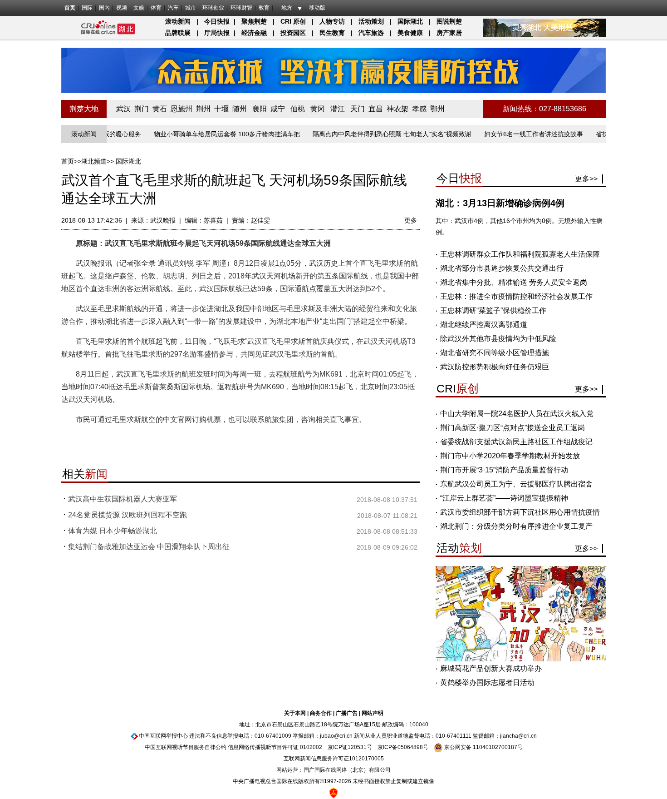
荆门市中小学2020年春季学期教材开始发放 (510, 456)
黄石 (159, 109)
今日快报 (217, 21)
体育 (156, 8)
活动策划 (371, 21)
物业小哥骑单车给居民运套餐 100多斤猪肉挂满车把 (212, 134)
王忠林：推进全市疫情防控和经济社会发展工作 (516, 296)
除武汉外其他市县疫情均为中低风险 (498, 338)
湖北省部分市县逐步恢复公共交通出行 (502, 268)
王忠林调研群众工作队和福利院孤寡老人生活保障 (520, 254)
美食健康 (410, 32)
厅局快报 (217, 32)
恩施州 (181, 109)
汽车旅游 (371, 32)
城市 (190, 8)
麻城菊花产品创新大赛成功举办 (491, 668)
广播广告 (347, 713)
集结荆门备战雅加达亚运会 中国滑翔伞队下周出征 (149, 547)
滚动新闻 (178, 21)
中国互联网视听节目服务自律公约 (185, 747)
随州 (239, 109)
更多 (410, 220)
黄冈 (317, 109)
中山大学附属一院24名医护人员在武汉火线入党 (516, 413)
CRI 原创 (293, 21)
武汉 (123, 109)
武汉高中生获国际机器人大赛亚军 (122, 499)
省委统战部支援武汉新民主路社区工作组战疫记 (516, 442)
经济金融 (254, 32)
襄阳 (259, 109)
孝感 (419, 109)
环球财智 (241, 8)
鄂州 (437, 109)
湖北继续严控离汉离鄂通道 (483, 324)
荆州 (203, 109)
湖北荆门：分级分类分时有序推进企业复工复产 (516, 526)
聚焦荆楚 (254, 21)
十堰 (221, 109)
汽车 (173, 8)
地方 (286, 8)
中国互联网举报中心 (163, 736)
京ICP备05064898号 (403, 747)
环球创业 (213, 8)
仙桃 (297, 109)
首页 (69, 8)
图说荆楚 (449, 21)
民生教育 (332, 32)
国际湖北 (410, 21)
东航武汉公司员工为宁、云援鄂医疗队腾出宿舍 (516, 484)
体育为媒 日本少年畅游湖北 (112, 531)
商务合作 (321, 713)
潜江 (337, 109)
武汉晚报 (163, 220)
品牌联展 (178, 32)
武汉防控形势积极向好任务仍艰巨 (494, 367)
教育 (264, 8)
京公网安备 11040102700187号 (483, 747)
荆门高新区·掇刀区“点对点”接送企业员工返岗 (512, 428)
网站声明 (372, 713)
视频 (121, 8)
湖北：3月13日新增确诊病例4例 (500, 203)
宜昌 (375, 109)
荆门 (141, 109)
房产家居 (449, 32)
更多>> (586, 179)
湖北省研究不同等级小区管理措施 (494, 353)
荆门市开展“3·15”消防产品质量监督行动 (504, 470)
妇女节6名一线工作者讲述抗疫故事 (518, 134)
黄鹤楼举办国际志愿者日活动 (487, 682)
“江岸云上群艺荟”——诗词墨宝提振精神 (504, 498)
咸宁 (277, 109)
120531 (357, 747)
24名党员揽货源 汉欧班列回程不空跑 (127, 515)
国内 (104, 8)
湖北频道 (94, 161)
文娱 (138, 8)
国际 (87, 8)
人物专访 (332, 21)
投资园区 (293, 32)
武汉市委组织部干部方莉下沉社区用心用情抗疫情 (520, 512)
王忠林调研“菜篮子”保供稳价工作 (493, 310)
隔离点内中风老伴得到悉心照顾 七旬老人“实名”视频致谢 (377, 134)
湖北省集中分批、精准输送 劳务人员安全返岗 (513, 282)
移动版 (317, 8)
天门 (357, 109)
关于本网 (295, 713)
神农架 (397, 109)
